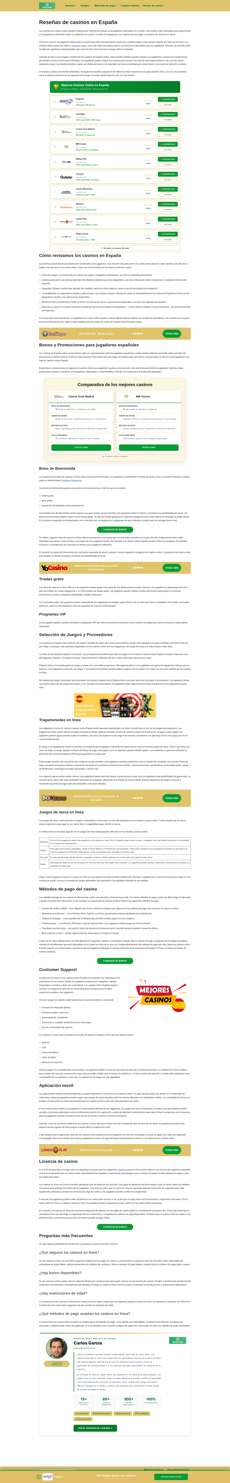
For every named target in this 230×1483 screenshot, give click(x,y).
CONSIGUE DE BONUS (115, 529)
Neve (41, 1470)
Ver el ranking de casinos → (95, 1428)
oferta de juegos (79, 46)
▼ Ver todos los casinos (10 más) (115, 248)
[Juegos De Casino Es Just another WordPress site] (47, 5)
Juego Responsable (178, 1469)
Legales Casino (130, 5)
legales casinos (125, 1170)
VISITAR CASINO (81, 447)
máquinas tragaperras (71, 480)
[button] (76, 5)
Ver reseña (167, 105)
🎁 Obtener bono (167, 99)
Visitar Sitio (171, 333)
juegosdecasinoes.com (84, 1348)
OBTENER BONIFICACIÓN (171, 1477)
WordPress (69, 1470)
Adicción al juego (153, 1469)
